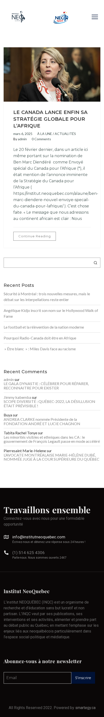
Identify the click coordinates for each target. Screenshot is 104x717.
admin (22, 139)
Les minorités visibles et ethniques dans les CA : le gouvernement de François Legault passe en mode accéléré (52, 439)
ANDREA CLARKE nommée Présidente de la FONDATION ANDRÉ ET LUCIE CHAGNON (42, 421)
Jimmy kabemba (17, 397)
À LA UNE (44, 134)
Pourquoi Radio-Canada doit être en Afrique (40, 338)
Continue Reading (34, 236)
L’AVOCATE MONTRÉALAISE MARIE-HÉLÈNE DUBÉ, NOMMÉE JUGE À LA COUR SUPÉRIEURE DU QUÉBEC (51, 457)
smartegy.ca (85, 707)
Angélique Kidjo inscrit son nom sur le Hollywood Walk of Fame (51, 313)
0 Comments (41, 139)
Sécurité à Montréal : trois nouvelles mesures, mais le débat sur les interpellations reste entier (47, 296)
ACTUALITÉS (65, 134)
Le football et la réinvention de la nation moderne (44, 327)
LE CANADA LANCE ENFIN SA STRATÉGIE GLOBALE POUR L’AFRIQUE (50, 119)
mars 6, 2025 (22, 134)
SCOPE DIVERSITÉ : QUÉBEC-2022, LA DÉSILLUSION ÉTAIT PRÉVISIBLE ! (49, 403)
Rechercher (95, 263)
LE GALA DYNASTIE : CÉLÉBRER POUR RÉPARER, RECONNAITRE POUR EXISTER (46, 385)
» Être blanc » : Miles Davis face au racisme (40, 348)
